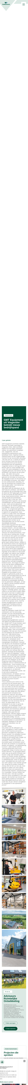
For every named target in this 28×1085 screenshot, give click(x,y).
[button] (24, 1061)
